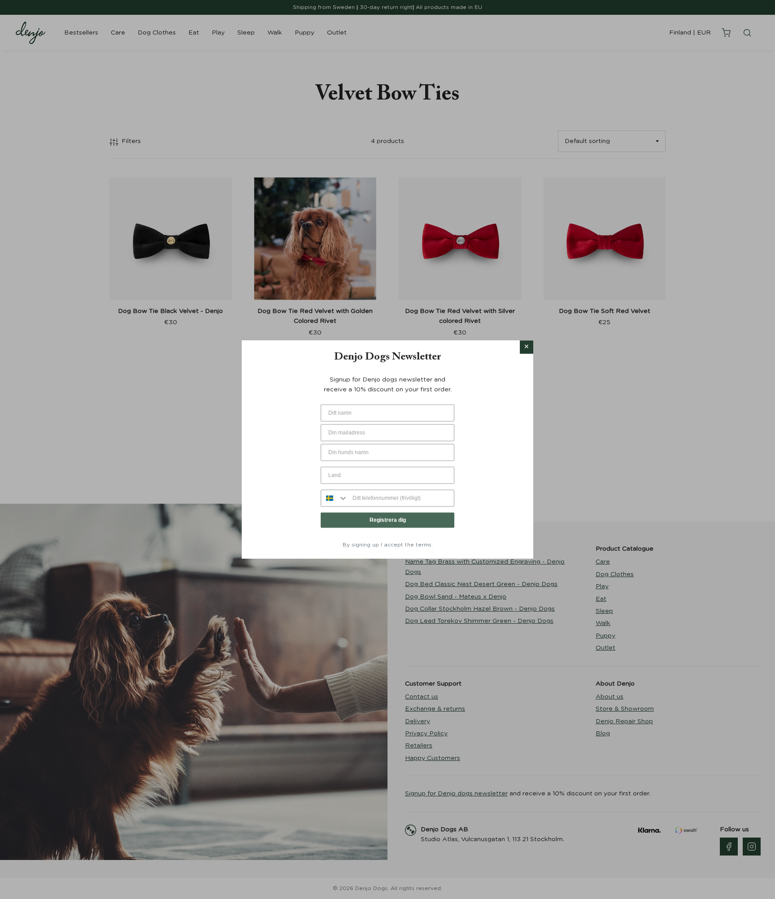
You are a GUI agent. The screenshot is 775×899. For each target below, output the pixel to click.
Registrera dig (388, 520)
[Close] (526, 347)
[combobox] (334, 499)
